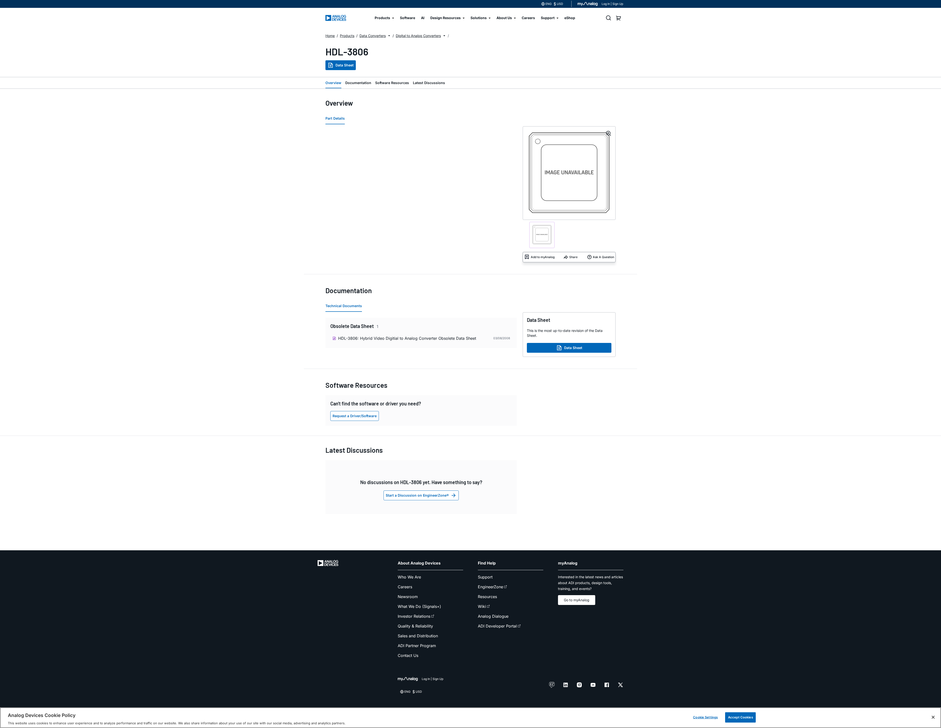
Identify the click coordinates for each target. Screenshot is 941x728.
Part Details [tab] (335, 118)
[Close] (933, 717)
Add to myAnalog (543, 257)
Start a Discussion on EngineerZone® (417, 495)
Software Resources (392, 83)
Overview (333, 83)
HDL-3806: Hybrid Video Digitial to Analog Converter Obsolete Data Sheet (407, 338)
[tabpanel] (421, 334)
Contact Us (408, 655)
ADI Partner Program (417, 645)
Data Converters (372, 36)
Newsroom (408, 596)
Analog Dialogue (493, 616)
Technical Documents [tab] (343, 306)
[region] (470, 717)
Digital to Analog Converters (418, 36)
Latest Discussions (429, 83)
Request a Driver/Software (355, 416)
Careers (405, 586)
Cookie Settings (705, 717)
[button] (389, 35)
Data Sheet (344, 65)
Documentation (358, 83)
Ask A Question (603, 257)
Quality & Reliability (415, 626)
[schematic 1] (542, 235)
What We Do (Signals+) (419, 606)
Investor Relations (414, 616)
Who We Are (409, 577)
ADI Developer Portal (497, 626)
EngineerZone (490, 586)
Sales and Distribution (418, 635)
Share (573, 257)
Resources (487, 596)
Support (485, 577)
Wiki (482, 606)
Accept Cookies (740, 717)
